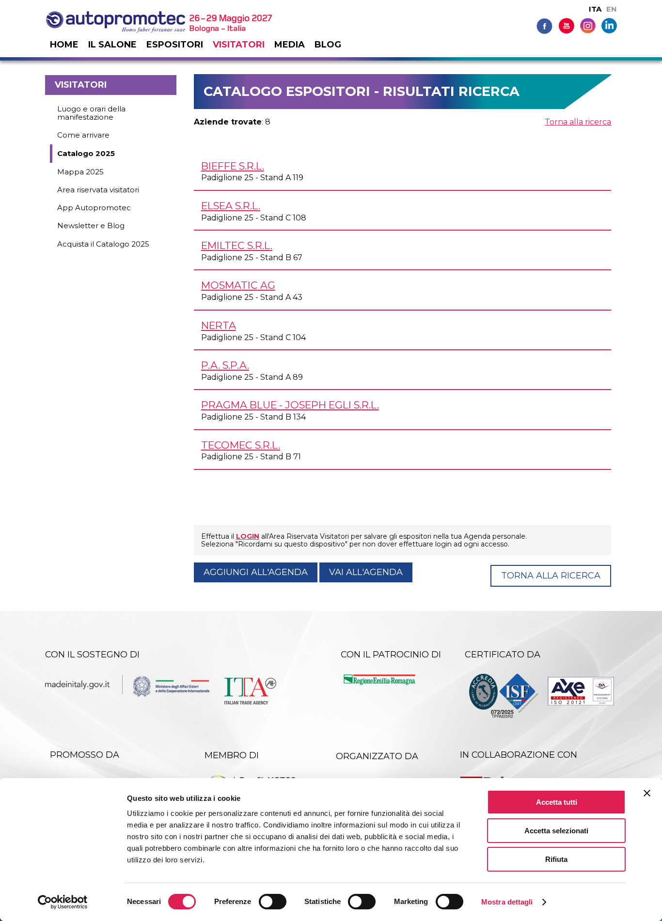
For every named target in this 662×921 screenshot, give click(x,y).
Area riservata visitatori (98, 189)
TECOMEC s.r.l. (240, 445)
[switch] (272, 901)
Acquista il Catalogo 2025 (103, 244)
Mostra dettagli (507, 902)
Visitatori (239, 44)
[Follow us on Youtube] (566, 25)
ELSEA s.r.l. (230, 206)
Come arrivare (83, 135)
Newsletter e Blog (91, 225)
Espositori (174, 44)
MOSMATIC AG (238, 285)
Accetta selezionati (556, 831)
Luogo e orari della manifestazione (91, 113)
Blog (328, 44)
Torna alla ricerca (578, 121)
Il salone (112, 44)
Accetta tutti (556, 802)
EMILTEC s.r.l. (236, 245)
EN (611, 9)
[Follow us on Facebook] (544, 25)
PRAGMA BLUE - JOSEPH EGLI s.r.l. (290, 405)
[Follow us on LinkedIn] (609, 25)
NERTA (218, 325)
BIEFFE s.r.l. (232, 166)
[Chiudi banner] (647, 793)
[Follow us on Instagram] (588, 25)
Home (64, 44)
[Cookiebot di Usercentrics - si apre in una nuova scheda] (62, 902)
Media (289, 44)
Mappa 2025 (80, 171)
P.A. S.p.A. (225, 365)
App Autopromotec (94, 207)
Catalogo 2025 (86, 153)
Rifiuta (556, 859)
